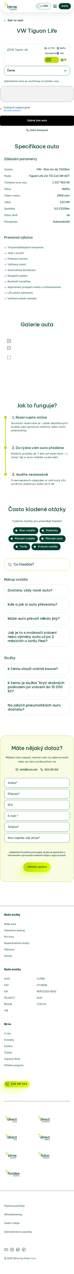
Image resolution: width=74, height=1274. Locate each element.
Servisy (8, 956)
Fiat (6, 985)
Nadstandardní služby (16, 943)
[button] (65, 6)
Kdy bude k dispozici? (12, 110)
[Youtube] (6, 1250)
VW (6, 1011)
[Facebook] (24, 1250)
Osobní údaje (11, 1223)
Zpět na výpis (15, 20)
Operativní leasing (14, 931)
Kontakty (9, 1040)
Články (8, 1053)
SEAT (40, 998)
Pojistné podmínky (14, 1206)
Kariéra (8, 1046)
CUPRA (41, 979)
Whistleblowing (13, 1215)
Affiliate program (14, 1065)
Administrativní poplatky (18, 1232)
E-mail (13, 816)
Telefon (13, 827)
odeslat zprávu (37, 867)
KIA (6, 992)
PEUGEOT (9, 998)
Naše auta (10, 924)
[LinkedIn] (18, 1250)
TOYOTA (41, 1004)
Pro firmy (9, 937)
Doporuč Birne (12, 1059)
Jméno (12, 783)
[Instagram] (12, 1250)
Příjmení (14, 794)
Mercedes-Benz (46, 992)
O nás (7, 1034)
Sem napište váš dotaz (24, 838)
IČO (10, 805)
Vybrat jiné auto (37, 120)
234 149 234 (52, 769)
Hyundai (42, 985)
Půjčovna (9, 950)
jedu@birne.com (28, 769)
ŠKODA (8, 1004)
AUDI (7, 979)
